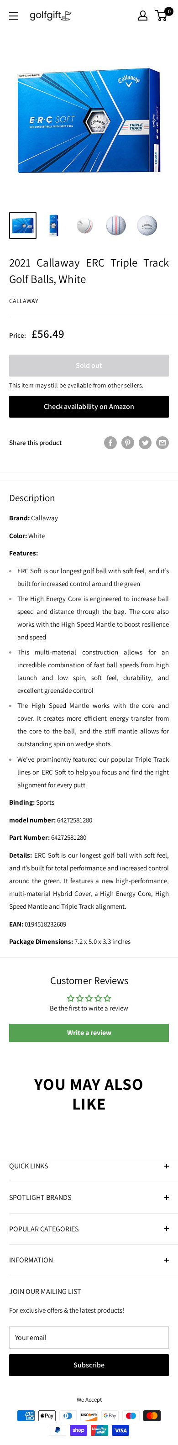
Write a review (89, 1032)
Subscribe (89, 1365)
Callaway (23, 301)
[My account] (142, 15)
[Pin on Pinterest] (127, 442)
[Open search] (125, 15)
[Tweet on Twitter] (145, 442)
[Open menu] (13, 16)
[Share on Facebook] (110, 442)
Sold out (89, 365)
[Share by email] (162, 442)
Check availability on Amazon (89, 406)
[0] (161, 15)
